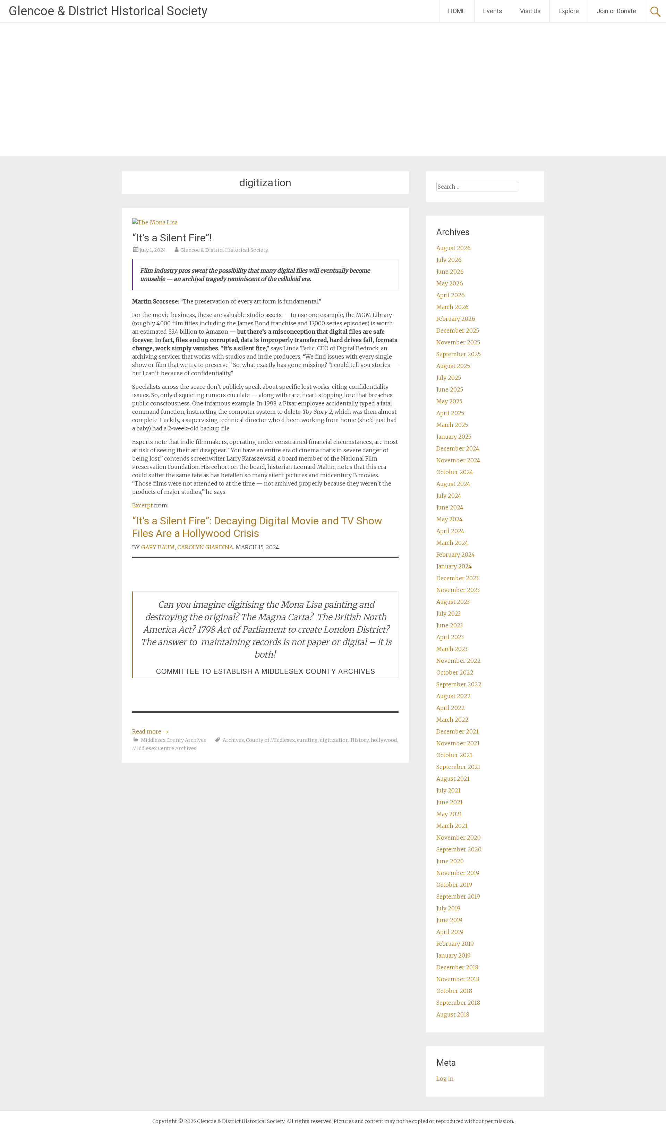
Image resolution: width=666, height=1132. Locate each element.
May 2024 (449, 519)
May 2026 (449, 283)
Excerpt (142, 505)
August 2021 (453, 778)
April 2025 (450, 413)
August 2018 (452, 1014)
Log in (445, 1078)
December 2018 (457, 967)
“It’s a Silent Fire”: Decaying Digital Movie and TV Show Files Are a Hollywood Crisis (257, 527)
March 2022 (452, 719)
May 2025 (449, 401)
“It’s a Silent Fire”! (172, 238)
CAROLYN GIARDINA (205, 547)
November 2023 (458, 589)
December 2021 (457, 731)
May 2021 (449, 814)
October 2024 (454, 472)
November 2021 (458, 743)
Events (492, 11)
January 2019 (453, 955)
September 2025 (458, 354)
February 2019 (455, 943)
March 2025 (452, 424)
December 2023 (457, 578)
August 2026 (453, 248)
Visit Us (530, 11)
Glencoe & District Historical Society (108, 11)
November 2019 (457, 872)
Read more (150, 731)
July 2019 (448, 908)
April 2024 (450, 531)
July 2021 (448, 790)
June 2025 (449, 389)
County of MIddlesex (270, 740)
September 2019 (458, 896)
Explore (568, 11)
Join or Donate (616, 11)
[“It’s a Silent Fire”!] (155, 222)
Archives (233, 740)
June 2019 (449, 920)
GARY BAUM (158, 547)
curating (307, 740)
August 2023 (453, 601)
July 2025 (448, 377)
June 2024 (449, 507)
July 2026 (449, 259)
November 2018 (457, 979)
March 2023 (452, 648)
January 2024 (454, 566)
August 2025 (453, 365)
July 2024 (448, 495)
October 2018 (454, 990)
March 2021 (452, 825)
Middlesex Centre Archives (164, 748)
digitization (334, 740)
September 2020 (458, 849)
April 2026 (450, 295)
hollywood (384, 740)
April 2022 (450, 707)
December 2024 (457, 448)
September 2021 (458, 766)
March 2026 (452, 306)
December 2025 (457, 330)
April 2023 (450, 637)
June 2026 (450, 271)
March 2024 (452, 542)
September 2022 (458, 684)
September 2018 (458, 1002)
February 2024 (455, 554)
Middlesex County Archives (173, 740)
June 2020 (450, 861)
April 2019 (449, 931)
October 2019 (454, 884)
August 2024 (453, 483)
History (360, 740)
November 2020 (458, 837)
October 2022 (454, 672)
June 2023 (449, 625)
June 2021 (449, 802)
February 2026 (455, 318)
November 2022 (458, 660)
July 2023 (448, 613)
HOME (457, 11)
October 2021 (454, 755)
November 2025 (458, 342)
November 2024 (458, 460)
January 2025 (453, 436)
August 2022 (453, 696)
